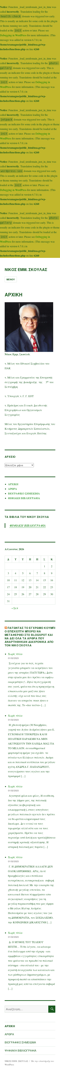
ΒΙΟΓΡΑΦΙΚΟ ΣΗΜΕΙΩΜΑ (24, 493)
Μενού (10, 279)
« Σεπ (15, 608)
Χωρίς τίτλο (15, 654)
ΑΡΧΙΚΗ (13, 484)
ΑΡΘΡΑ (12, 488)
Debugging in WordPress (13, 35)
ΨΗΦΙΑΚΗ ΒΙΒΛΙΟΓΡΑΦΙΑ (24, 498)
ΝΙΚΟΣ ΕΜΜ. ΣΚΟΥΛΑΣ (26, 269)
